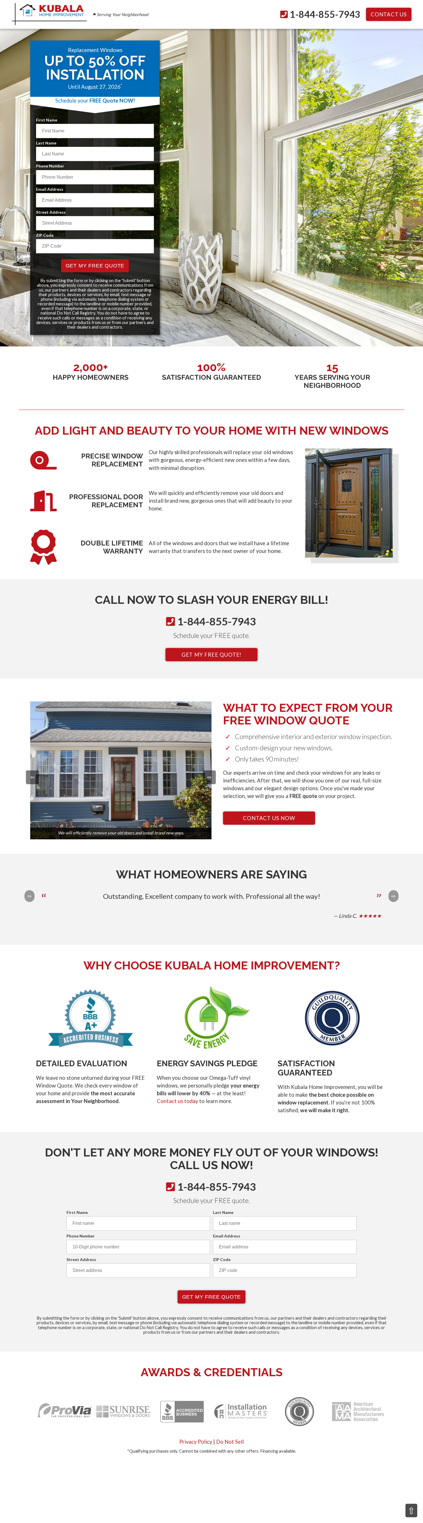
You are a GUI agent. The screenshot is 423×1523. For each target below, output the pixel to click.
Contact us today (177, 1101)
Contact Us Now (269, 818)
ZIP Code (45, 235)
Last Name (46, 142)
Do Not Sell (230, 1442)
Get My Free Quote (95, 266)
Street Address (51, 212)
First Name (46, 119)
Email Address (49, 189)
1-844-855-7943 (325, 14)
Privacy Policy (195, 1442)
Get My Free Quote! (211, 654)
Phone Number (50, 165)
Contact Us (389, 14)
